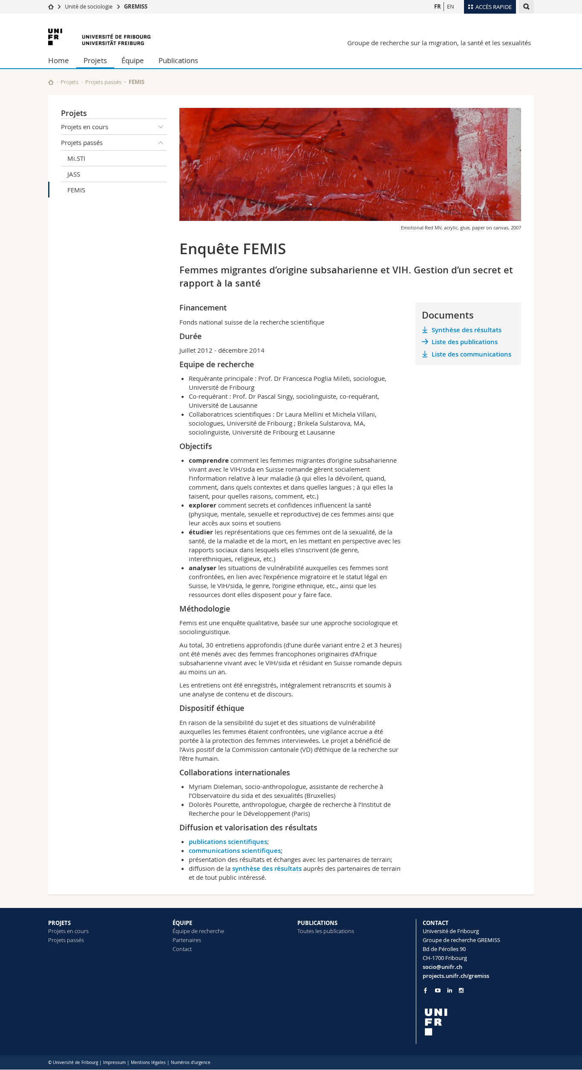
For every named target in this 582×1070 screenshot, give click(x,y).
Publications (178, 60)
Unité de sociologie (88, 6)
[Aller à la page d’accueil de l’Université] (99, 37)
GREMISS (135, 6)
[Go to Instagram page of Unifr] (461, 990)
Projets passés (103, 82)
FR (437, 6)
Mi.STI (76, 158)
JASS (73, 174)
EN (450, 6)
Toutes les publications (325, 931)
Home (58, 60)
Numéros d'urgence (190, 1062)
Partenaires (187, 940)
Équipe (132, 60)
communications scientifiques (235, 850)
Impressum (114, 1062)
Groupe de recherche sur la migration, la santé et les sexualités (439, 42)
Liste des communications (471, 354)
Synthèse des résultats (466, 329)
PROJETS (59, 923)
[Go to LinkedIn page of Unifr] (449, 990)
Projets (95, 60)
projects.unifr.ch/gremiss (456, 976)
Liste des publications (465, 341)
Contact (182, 949)
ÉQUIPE (182, 923)
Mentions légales (148, 1062)
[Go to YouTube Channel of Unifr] (438, 990)
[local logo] (478, 1022)
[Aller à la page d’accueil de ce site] (51, 82)
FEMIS (76, 190)
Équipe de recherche (198, 931)
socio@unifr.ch (442, 967)
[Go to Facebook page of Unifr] (425, 990)
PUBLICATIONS (317, 923)
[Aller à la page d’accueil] (51, 6)
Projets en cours (84, 126)
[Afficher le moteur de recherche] (526, 6)
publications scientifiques (228, 841)
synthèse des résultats (267, 868)
